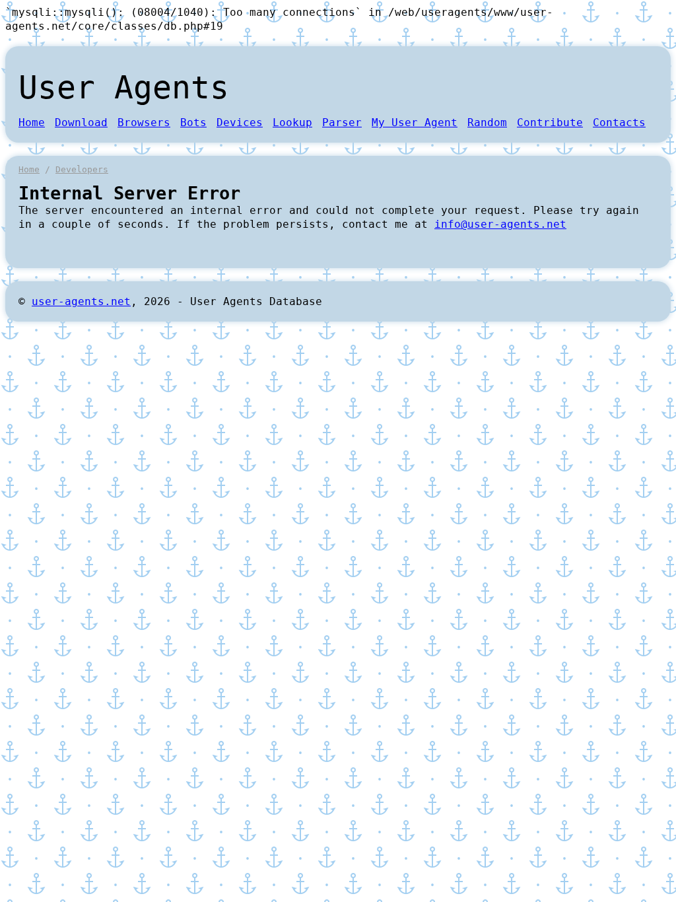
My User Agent (414, 122)
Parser (342, 122)
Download (81, 122)
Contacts (619, 122)
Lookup (292, 122)
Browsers (144, 122)
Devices (240, 122)
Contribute (550, 122)
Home (31, 122)
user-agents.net (81, 301)
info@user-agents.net (500, 224)
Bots (193, 122)
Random (487, 122)
